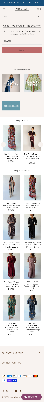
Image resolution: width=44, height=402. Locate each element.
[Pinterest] (11, 391)
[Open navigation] (6, 9)
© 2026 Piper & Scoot (11, 397)
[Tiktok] (20, 391)
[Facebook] (3, 391)
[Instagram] (7, 391)
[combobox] (22, 16)
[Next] (40, 144)
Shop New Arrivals (22, 171)
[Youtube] (16, 391)
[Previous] (3, 144)
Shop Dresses (22, 121)
